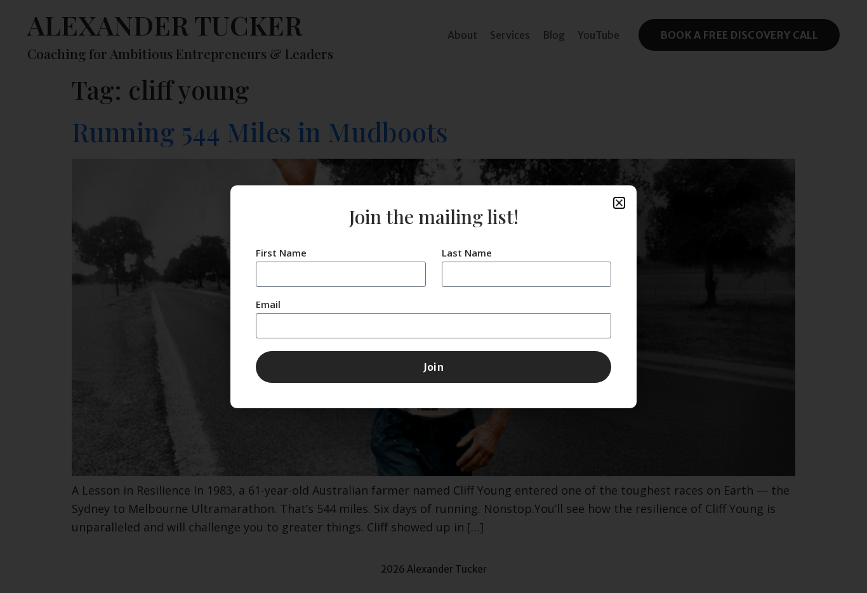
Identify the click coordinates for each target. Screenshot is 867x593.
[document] (433, 296)
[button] (619, 203)
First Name (281, 253)
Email (268, 305)
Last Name (467, 253)
